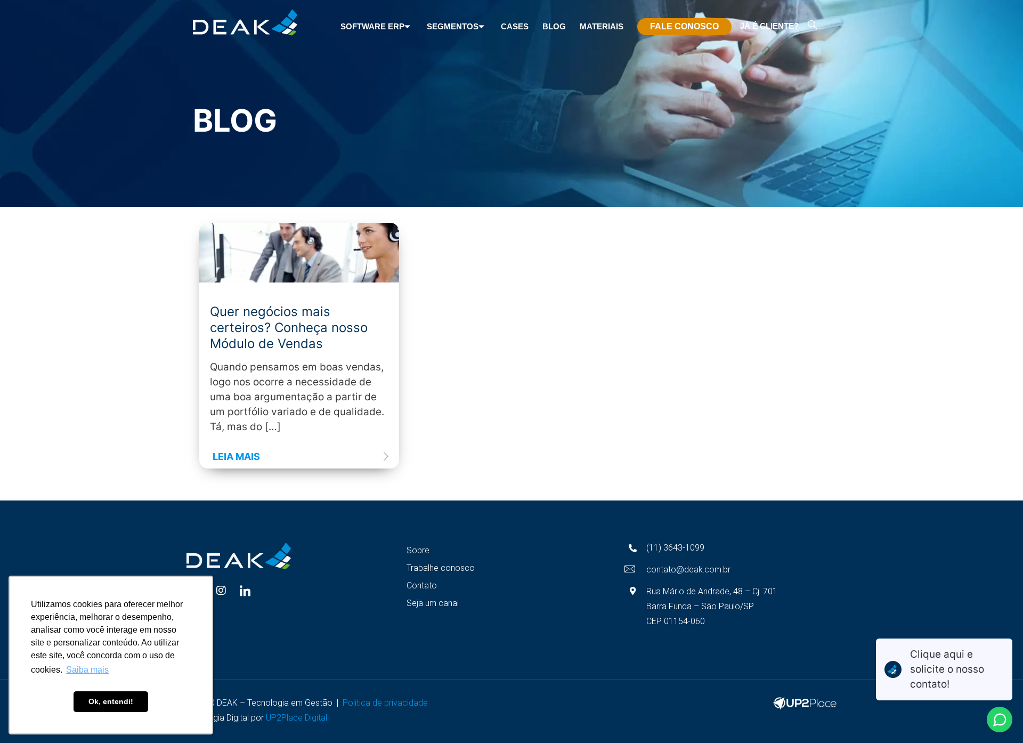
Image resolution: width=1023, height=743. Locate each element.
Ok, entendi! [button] (110, 701)
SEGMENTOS (452, 26)
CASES (515, 26)
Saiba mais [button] (87, 669)
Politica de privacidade (388, 702)
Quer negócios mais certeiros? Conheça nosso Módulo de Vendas (289, 327)
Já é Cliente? (769, 25)
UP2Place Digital (301, 717)
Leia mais (236, 456)
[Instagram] (221, 590)
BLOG (554, 26)
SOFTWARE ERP (372, 26)
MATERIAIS (601, 26)
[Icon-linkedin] (245, 590)
